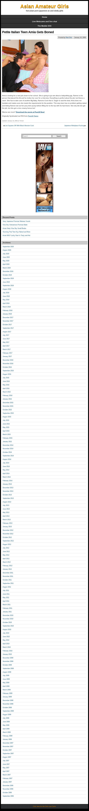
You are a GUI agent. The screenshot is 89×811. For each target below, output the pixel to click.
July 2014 (6, 463)
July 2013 (6, 505)
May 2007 (6, 768)
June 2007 (6, 764)
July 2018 (6, 293)
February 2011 (7, 608)
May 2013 (6, 512)
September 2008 (8, 711)
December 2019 (8, 271)
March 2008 (7, 732)
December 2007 (8, 743)
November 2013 (8, 491)
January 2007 (7, 782)
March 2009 (7, 690)
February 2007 (7, 778)
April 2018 (6, 303)
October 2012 (7, 537)
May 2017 (6, 342)
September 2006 (8, 796)
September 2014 (8, 456)
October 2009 (7, 665)
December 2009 (8, 658)
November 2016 (8, 363)
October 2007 (7, 750)
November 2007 (8, 746)
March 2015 (7, 434)
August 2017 (7, 332)
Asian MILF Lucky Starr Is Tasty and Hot (16, 235)
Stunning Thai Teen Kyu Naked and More (16, 232)
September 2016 (8, 371)
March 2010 (7, 647)
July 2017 (6, 335)
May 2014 (6, 470)
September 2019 (8, 278)
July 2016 (6, 378)
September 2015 (8, 413)
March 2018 (7, 307)
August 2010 (7, 629)
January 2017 (7, 356)
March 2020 (7, 268)
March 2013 (7, 519)
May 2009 (6, 682)
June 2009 (6, 679)
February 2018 (7, 310)
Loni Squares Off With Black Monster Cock (19, 125)
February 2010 (7, 651)
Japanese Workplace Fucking (74, 125)
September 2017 (8, 328)
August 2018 (7, 289)
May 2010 (6, 640)
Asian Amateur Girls (44, 6)
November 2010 (8, 619)
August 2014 (7, 459)
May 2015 (6, 427)
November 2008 (8, 704)
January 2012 (7, 569)
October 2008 (7, 707)
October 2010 (7, 622)
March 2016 (7, 392)
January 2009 (7, 697)
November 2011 (8, 576)
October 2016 (7, 367)
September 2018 (8, 285)
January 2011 (7, 612)
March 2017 (7, 349)
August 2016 (7, 374)
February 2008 (7, 736)
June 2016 (6, 381)
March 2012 (7, 562)
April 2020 (6, 264)
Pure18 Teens (33, 116)
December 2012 (8, 530)
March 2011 (6, 604)
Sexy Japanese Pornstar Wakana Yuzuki (16, 221)
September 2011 (8, 583)
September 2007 (8, 753)
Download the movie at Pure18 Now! (30, 112)
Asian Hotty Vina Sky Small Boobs (14, 228)
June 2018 (6, 296)
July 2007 (6, 760)
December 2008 (8, 700)
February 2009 (7, 693)
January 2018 (7, 314)
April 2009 (6, 686)
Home (44, 17)
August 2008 (7, 714)
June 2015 (6, 424)
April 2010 (6, 644)
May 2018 (6, 300)
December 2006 (8, 785)
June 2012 (6, 551)
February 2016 (7, 395)
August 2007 (7, 757)
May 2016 (6, 385)
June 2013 (6, 509)
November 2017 (8, 321)
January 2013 (7, 526)
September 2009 (8, 668)
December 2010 (8, 615)
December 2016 (8, 360)
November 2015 (8, 406)
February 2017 (7, 353)
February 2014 (7, 480)
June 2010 (6, 636)
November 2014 (8, 448)
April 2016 (6, 388)
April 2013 (6, 516)
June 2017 (6, 339)
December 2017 (8, 317)
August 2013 (7, 502)
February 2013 (7, 523)
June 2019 (6, 282)
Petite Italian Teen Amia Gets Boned (28, 32)
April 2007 (6, 771)
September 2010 (8, 626)
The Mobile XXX (44, 26)
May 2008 (6, 725)
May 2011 (6, 597)
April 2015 (6, 431)
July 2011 (6, 590)
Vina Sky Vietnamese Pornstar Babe (15, 225)
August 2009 (7, 672)
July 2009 (6, 675)
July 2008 (6, 718)
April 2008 (6, 729)
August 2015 (7, 417)
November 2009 (8, 661)
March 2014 (7, 477)
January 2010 (7, 654)
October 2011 (7, 580)
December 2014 (8, 445)
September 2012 (8, 541)
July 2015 (6, 420)
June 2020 (6, 257)
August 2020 (7, 250)
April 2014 (6, 473)
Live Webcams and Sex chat (44, 22)
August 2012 (7, 544)
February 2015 (7, 438)
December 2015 (8, 402)
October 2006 (7, 792)
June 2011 (6, 594)
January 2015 (7, 441)
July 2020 (6, 254)
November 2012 (8, 534)
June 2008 (6, 722)
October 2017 (7, 324)
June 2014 (6, 466)
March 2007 (7, 775)
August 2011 (7, 587)
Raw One (69, 37)
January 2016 (7, 399)
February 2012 (7, 566)
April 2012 (6, 558)
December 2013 (8, 488)
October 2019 (7, 275)
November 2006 (8, 789)
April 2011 (6, 601)
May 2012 (6, 555)
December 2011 (8, 573)
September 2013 (8, 498)
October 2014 (7, 452)
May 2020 (6, 261)
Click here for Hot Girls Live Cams (44, 806)
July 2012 (6, 548)
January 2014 (7, 484)
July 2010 (6, 633)
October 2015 (7, 410)
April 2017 (6, 346)
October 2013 (7, 495)
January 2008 (7, 739)
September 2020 (8, 246)
